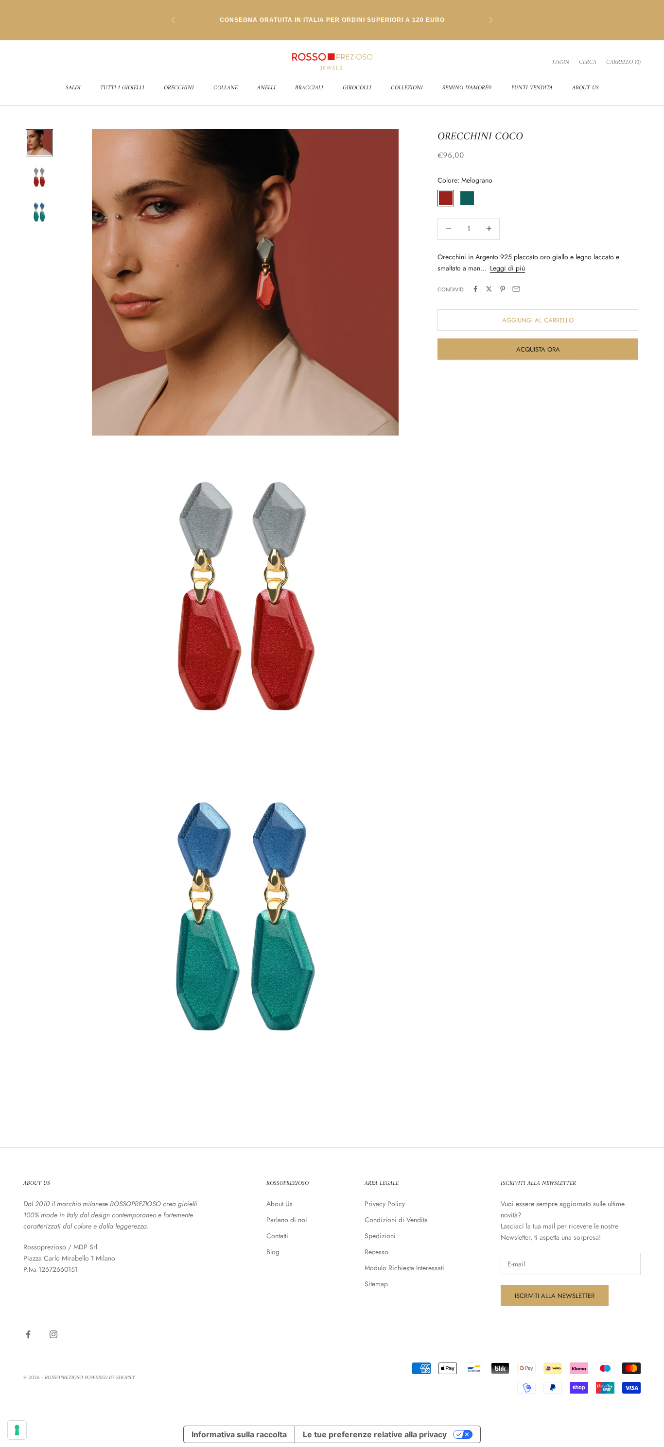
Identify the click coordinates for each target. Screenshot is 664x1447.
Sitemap (376, 1284)
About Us (585, 88)
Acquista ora (538, 348)
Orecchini (179, 88)
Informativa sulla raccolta (239, 1434)
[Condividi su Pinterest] (503, 289)
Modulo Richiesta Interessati (404, 1268)
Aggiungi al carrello (538, 319)
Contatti (277, 1236)
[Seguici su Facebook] (28, 1334)
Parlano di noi (286, 1220)
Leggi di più (507, 267)
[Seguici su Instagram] (53, 1334)
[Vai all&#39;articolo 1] (39, 142)
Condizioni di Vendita (396, 1220)
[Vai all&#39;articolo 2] (39, 177)
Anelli (266, 88)
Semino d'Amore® (467, 88)
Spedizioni (380, 1236)
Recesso (376, 1252)
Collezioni (407, 88)
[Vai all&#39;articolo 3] (39, 212)
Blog (273, 1252)
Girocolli (357, 88)
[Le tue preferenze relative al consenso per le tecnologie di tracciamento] (17, 1430)
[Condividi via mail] (516, 289)
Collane (225, 88)
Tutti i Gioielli (122, 88)
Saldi (73, 88)
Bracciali (309, 88)
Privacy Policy (385, 1204)
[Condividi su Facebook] (475, 289)
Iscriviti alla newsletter (554, 1295)
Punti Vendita (532, 88)
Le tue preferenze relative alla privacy (375, 1434)
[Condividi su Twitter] (489, 289)
